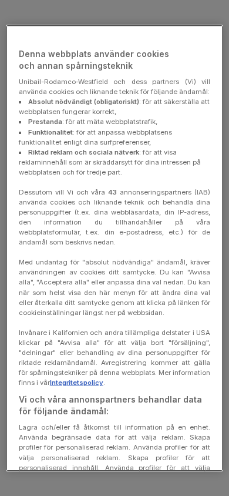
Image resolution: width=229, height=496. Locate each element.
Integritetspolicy (76, 382)
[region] (115, 248)
